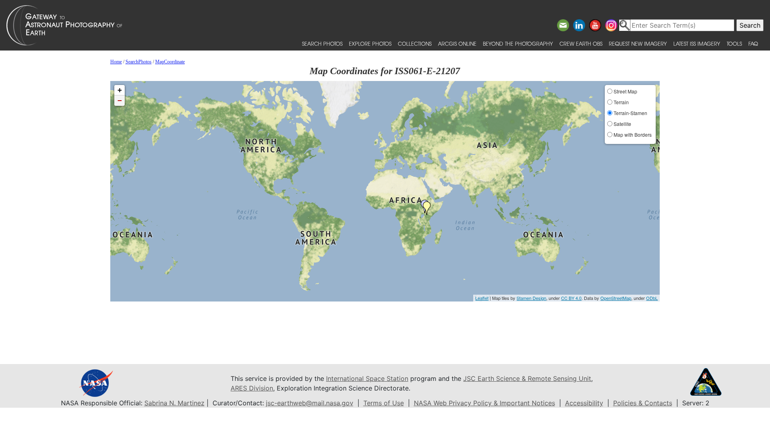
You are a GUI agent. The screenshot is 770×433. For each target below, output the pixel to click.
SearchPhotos (139, 62)
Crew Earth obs (580, 43)
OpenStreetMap (615, 298)
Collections (415, 43)
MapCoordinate (170, 62)
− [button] (120, 100)
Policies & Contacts (642, 403)
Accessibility (584, 403)
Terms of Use (383, 403)
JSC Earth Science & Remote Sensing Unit (527, 378)
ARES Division (252, 388)
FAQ (753, 43)
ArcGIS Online (457, 43)
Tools (734, 43)
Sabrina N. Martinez (174, 403)
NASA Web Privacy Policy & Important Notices (484, 403)
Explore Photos (370, 43)
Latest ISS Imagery (696, 43)
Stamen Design (531, 298)
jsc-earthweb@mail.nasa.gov (309, 403)
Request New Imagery (638, 43)
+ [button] (120, 90)
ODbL (652, 298)
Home (116, 62)
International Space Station (367, 378)
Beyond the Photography (518, 43)
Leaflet (481, 298)
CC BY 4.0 (571, 298)
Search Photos (322, 43)
